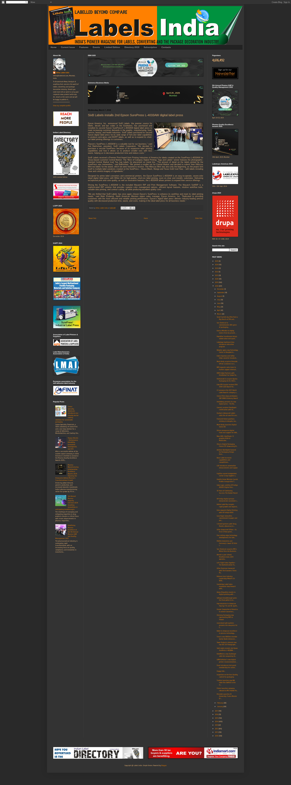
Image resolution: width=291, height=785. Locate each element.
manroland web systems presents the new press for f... (227, 625)
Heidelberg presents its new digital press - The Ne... (226, 403)
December (220, 289)
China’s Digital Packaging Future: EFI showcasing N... (227, 445)
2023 (217, 268)
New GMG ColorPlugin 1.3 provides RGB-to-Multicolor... (225, 438)
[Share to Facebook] (130, 208)
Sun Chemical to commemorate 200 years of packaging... (227, 325)
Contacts (166, 47)
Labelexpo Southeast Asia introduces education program (225, 344)
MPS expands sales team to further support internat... (227, 368)
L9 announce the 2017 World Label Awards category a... (227, 391)
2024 (217, 264)
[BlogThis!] (125, 208)
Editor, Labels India (62, 73)
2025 (217, 261)
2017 (217, 711)
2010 (217, 736)
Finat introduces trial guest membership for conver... (226, 666)
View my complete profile (61, 105)
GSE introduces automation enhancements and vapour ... (227, 468)
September (221, 292)
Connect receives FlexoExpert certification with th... (226, 408)
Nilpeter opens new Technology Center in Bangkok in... (227, 351)
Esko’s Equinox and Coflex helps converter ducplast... (227, 357)
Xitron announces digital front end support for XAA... (227, 431)
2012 (217, 729)
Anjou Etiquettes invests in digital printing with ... (226, 593)
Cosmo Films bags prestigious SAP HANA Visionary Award (227, 397)
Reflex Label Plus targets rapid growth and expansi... (227, 505)
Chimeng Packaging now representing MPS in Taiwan (225, 617)
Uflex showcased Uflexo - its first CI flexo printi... (227, 530)
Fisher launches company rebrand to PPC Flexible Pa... (227, 689)
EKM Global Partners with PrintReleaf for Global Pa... (227, 374)
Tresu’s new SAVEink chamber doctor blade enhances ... (227, 638)
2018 (217, 286)
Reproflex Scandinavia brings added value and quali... (227, 337)
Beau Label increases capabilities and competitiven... (224, 460)
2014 (217, 721)
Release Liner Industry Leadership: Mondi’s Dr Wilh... (226, 578)
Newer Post (92, 218)
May (219, 307)
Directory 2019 (131, 47)
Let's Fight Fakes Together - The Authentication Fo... (226, 564)
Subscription (150, 47)
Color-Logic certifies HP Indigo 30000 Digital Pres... (227, 486)
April (219, 310)
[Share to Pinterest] (133, 208)
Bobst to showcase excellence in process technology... (227, 632)
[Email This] (122, 208)
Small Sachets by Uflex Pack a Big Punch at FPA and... (227, 318)
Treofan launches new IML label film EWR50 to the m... (226, 682)
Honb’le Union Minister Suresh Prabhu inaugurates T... (227, 480)
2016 (217, 714)
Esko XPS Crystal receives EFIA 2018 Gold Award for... (227, 385)
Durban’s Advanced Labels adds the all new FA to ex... (227, 414)
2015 (217, 718)
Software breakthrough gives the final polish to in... (227, 599)
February (220, 703)
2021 (217, 275)
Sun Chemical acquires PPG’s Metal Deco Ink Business (227, 550)
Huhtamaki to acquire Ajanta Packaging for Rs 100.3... (227, 380)
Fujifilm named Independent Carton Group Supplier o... (227, 474)
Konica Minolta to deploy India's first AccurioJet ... (226, 332)
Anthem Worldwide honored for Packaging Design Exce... (226, 452)
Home (54, 47)
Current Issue (68, 47)
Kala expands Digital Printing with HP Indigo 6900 (227, 511)
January (220, 706)
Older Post (198, 218)
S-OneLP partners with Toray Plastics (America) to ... (226, 525)
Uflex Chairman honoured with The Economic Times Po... (226, 570)
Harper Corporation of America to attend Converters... (227, 610)
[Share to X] (127, 208)
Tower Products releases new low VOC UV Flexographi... (226, 643)
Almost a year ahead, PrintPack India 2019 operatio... (225, 557)
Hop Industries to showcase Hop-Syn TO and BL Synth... (227, 604)
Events (96, 47)
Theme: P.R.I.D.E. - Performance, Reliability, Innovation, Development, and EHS (73, 443)
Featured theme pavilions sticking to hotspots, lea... (227, 420)
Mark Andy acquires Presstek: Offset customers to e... (227, 362)
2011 (216, 732)
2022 (217, 272)
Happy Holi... (221, 671)
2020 (217, 279)
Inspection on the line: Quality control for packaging (227, 676)
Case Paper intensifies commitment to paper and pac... (227, 518)
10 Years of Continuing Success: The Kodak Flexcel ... (227, 493)
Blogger (163, 765)
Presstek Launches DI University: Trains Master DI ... (227, 696)
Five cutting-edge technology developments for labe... (227, 536)
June (219, 303)
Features (83, 47)
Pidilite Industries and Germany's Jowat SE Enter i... (227, 543)
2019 (217, 282)
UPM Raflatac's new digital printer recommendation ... (227, 660)
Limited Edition (112, 47)
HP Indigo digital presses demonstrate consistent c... (227, 500)
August (219, 296)
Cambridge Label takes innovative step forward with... (226, 586)
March (219, 314)
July (219, 300)
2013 (216, 725)
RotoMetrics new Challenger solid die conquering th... (226, 655)
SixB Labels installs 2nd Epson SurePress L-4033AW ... (227, 649)
